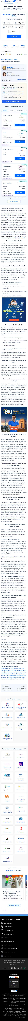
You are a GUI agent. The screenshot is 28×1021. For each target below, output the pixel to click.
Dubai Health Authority (7, 1004)
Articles (14, 960)
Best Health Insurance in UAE (14, 677)
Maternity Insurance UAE (18, 678)
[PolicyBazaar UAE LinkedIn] (15, 968)
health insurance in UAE (19, 237)
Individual (5, 110)
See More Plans (13, 201)
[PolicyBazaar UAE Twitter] (11, 968)
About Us (5, 960)
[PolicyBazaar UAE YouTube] (18, 968)
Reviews (18, 962)
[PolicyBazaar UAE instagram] (21, 968)
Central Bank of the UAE (14, 998)
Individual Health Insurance (20, 672)
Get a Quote (14, 36)
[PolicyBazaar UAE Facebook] (8, 968)
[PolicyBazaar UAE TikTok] (24, 968)
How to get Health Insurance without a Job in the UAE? (6, 690)
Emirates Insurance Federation (9, 1006)
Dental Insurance (9, 672)
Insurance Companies (21, 960)
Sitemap (14, 962)
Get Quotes (19, 125)
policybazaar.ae (11, 1012)
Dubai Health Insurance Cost (17, 668)
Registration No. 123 (10, 88)
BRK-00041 (17, 1005)
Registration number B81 (20, 1006)
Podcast (22, 962)
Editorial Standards (21, 79)
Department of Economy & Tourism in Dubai (11, 1001)
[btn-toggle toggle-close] (1, 1)
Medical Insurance (5, 668)
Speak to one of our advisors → (14, 101)
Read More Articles (14, 905)
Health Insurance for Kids (7, 670)
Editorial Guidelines (14, 964)
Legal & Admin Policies (8, 962)
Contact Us (10, 960)
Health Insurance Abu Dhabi (8, 673)
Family (11, 110)
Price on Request (19, 158)
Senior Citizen (20, 110)
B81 (23, 93)
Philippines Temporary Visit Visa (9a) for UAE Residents (12, 892)
